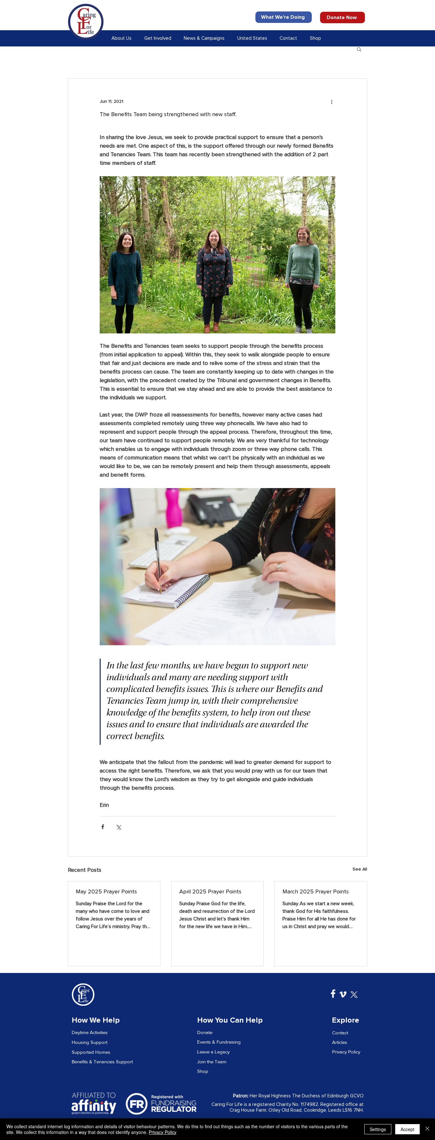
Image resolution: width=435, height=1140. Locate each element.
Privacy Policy (162, 1132)
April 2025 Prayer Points (210, 892)
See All (360, 869)
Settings (378, 1129)
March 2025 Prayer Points (315, 892)
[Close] (427, 1129)
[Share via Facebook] (103, 827)
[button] (122, 38)
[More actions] (331, 101)
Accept (407, 1129)
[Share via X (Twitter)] (118, 827)
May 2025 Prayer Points (106, 892)
